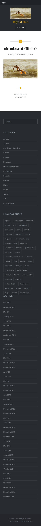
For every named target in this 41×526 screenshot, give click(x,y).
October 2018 (8, 437)
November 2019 (9, 413)
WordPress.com (26, 521)
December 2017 (9, 460)
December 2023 (9, 330)
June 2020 (7, 395)
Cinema (6, 153)
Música (5, 185)
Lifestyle (6, 176)
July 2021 (6, 372)
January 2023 (8, 344)
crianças (18, 234)
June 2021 (7, 377)
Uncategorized (8, 204)
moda (15, 261)
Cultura (27, 234)
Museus (6, 180)
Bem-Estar (9, 230)
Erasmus (23, 243)
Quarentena (9, 270)
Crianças (6, 157)
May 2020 (6, 400)
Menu (21, 27)
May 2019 (6, 418)
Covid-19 (8, 234)
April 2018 (7, 450)
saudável (8, 275)
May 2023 (6, 340)
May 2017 (6, 474)
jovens (17, 252)
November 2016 (9, 492)
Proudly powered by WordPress (20, 519)
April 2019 (7, 423)
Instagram (8, 252)
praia (27, 266)
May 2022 (6, 358)
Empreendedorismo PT (11, 167)
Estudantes (9, 248)
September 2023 (9, 335)
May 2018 (6, 446)
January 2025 (8, 316)
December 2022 (9, 349)
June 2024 (7, 321)
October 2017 (8, 469)
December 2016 (9, 487)
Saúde (5, 190)
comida (27, 230)
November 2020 (9, 390)
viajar (14, 293)
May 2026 (6, 303)
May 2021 (6, 381)
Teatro (5, 194)
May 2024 (6, 326)
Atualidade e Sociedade (11, 148)
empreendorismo (11, 243)
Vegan (7, 293)
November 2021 (9, 367)
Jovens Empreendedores (14, 257)
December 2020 (9, 386)
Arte (14, 225)
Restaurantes (22, 270)
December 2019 (9, 409)
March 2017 (7, 483)
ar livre (7, 225)
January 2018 (8, 455)
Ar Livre (6, 144)
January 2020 (8, 404)
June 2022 (7, 353)
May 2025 (6, 312)
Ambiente (29, 221)
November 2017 (9, 464)
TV (4, 199)
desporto (8, 239)
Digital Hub (20, 22)
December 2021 (9, 363)
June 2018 (7, 441)
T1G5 (16, 54)
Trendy (18, 288)
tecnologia (24, 284)
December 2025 (9, 307)
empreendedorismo (22, 239)
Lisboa (7, 261)
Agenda (6, 139)
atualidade (23, 225)
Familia (19, 248)
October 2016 (8, 497)
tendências (9, 288)
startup (18, 279)
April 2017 (7, 478)
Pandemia (8, 266)
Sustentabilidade (11, 284)
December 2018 (9, 427)
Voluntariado (25, 293)
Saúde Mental (27, 275)
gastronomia (29, 248)
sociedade (8, 279)
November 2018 (9, 432)
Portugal (18, 266)
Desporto (7, 162)
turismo (27, 288)
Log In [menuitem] (3, 3)
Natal (30, 261)
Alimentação (18, 221)
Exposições (7, 171)
